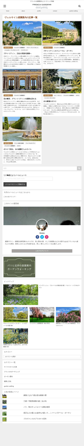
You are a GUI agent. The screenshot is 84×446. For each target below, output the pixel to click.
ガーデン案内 (8, 376)
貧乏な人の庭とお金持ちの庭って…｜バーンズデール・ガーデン (47, 413)
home (7, 11)
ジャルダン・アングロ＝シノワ (12, 50)
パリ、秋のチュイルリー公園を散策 (37, 407)
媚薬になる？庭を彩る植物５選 (35, 395)
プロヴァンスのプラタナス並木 (35, 418)
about (23, 11)
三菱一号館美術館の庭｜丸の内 (35, 401)
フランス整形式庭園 (19, 143)
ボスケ (77, 95)
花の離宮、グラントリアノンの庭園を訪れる (20, 98)
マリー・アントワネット (32, 47)
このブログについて (42, 250)
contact (55, 11)
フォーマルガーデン (30, 143)
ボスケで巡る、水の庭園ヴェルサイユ (17, 149)
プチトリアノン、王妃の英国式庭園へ (17, 53)
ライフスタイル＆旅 (10, 367)
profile (39, 11)
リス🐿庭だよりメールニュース (15, 175)
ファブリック (24, 50)
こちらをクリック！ (9, 196)
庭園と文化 (7, 381)
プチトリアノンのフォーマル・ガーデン (58, 51)
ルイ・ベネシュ (57, 95)
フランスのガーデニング (12, 371)
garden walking (73, 11)
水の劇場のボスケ (50, 101)
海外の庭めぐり (8, 47)
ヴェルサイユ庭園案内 (19, 47)
